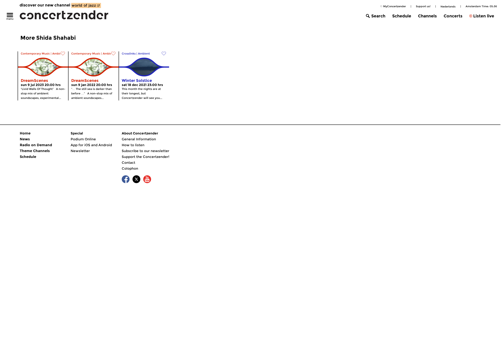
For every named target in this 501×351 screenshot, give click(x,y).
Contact (128, 163)
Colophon (130, 168)
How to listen (133, 145)
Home (25, 133)
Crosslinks (129, 53)
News (25, 139)
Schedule (401, 16)
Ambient (58, 53)
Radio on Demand (36, 145)
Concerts (453, 16)
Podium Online (83, 139)
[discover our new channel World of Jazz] (86, 5)
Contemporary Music (35, 53)
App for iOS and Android (91, 145)
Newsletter (80, 151)
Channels (427, 16)
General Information (139, 139)
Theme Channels (35, 151)
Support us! (423, 6)
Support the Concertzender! (145, 157)
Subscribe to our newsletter (145, 151)
